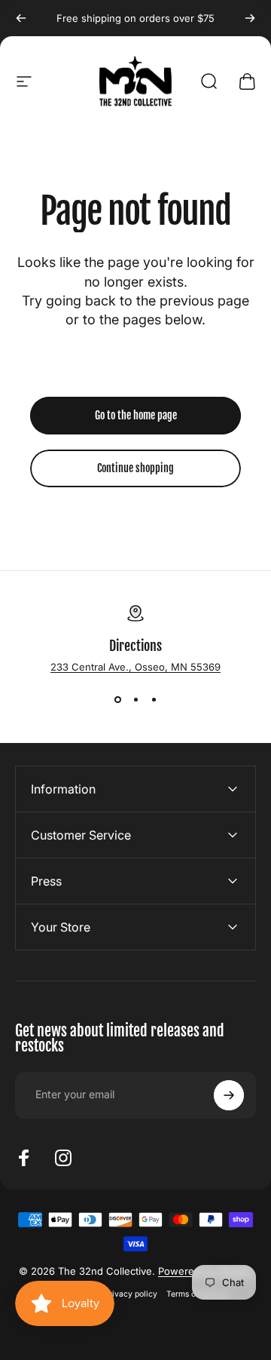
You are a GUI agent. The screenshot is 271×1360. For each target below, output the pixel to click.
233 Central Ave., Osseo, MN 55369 (135, 667)
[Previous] (21, 18)
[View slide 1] (117, 700)
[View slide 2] (135, 700)
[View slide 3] (154, 700)
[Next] (249, 18)
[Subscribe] (229, 1095)
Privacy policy (130, 1294)
